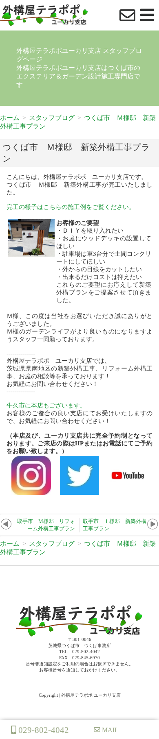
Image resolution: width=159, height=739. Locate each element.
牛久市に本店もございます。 (46, 405)
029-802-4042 (42, 730)
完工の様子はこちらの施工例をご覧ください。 (71, 207)
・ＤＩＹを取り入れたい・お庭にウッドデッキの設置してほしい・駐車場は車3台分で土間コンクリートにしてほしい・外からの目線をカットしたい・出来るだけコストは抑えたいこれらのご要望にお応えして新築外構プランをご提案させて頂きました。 (104, 261)
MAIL (109, 729)
